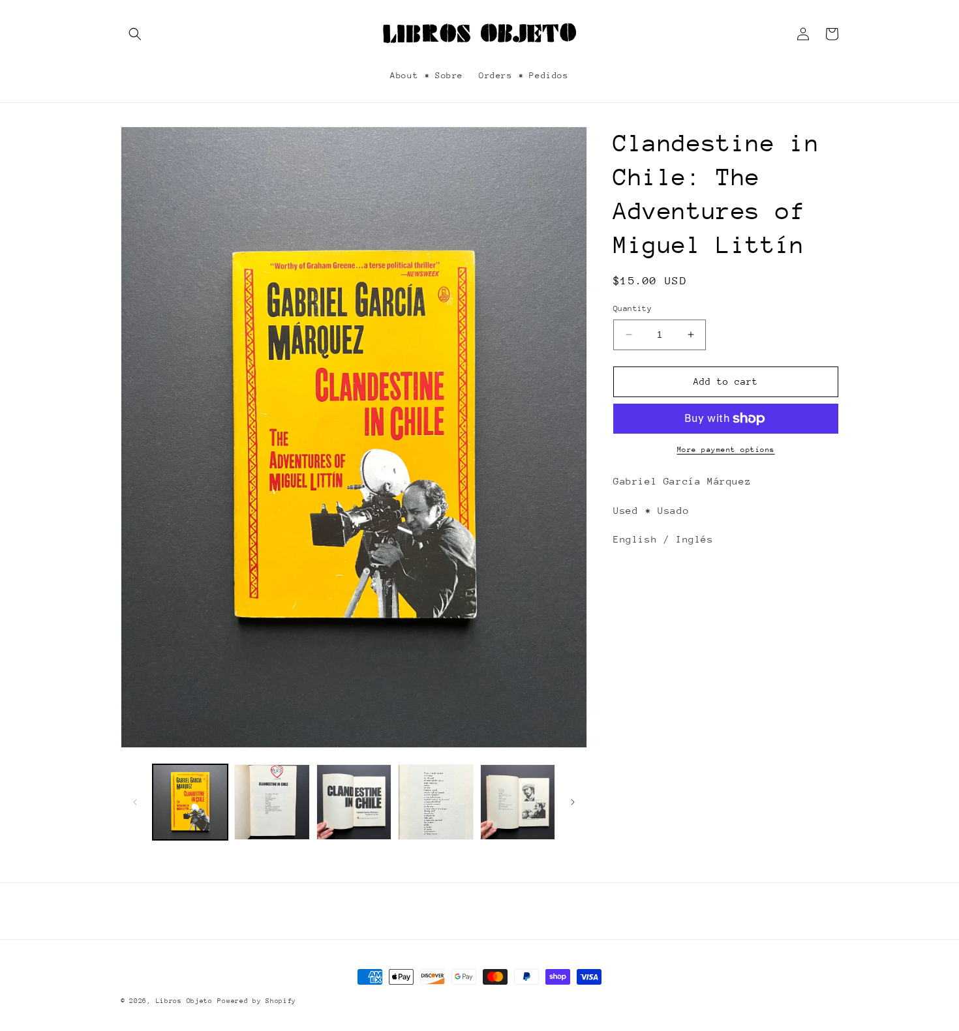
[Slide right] (572, 802)
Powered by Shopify (256, 1001)
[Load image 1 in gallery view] (190, 801)
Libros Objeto (184, 1001)
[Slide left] (135, 802)
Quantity (632, 308)
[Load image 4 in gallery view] (435, 801)
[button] (135, 34)
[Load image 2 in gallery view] (271, 801)
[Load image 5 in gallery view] (517, 801)
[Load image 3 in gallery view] (353, 801)
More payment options (726, 449)
